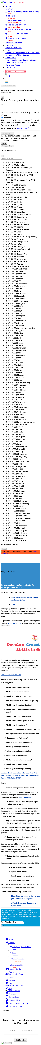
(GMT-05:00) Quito (13, 234)
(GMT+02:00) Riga (13, 357)
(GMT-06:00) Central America (18, 214)
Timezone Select (7, 146)
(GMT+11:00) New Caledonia (17, 513)
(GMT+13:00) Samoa (14, 538)
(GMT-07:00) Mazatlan (15, 212)
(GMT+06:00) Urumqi (14, 434)
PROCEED (20, 1040)
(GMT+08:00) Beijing (14, 451)
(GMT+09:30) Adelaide (15, 486)
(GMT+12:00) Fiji (12, 523)
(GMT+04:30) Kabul (13, 404)
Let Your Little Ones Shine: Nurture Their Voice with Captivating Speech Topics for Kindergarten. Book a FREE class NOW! (20, 775)
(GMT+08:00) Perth (13, 464)
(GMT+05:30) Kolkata (14, 417)
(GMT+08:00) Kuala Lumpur (17, 461)
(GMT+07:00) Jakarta (14, 444)
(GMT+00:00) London (14, 187)
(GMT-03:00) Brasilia (14, 251)
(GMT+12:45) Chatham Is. (16, 533)
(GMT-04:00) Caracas (14, 239)
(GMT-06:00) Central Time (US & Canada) (19, 176)
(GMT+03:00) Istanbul (14, 367)
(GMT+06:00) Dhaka (14, 432)
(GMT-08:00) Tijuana (14, 204)
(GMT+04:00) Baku (13, 392)
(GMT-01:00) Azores (14, 264)
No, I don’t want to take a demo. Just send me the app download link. (18, 137)
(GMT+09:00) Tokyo (14, 481)
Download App (11, 65)
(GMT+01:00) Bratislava (15, 293)
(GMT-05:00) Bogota (14, 227)
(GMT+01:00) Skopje (14, 318)
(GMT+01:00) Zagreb (14, 330)
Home (8, 6)
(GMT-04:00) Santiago (15, 246)
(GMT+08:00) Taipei (14, 469)
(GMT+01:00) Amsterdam (16, 283)
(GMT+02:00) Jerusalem (15, 348)
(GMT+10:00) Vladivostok (16, 508)
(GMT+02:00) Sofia (13, 360)
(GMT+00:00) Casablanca (16, 269)
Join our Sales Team (31, 52)
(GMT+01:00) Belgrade (15, 286)
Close (4, 549)
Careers (26, 55)
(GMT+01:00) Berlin (13, 288)
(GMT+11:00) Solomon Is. (16, 516)
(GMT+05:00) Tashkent (15, 412)
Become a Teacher (13, 52)
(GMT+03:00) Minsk (13, 372)
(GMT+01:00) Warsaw (14, 325)
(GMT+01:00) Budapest (15, 298)
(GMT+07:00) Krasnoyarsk (16, 446)
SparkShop (10, 60)
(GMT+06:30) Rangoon (15, 437)
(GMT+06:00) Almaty (14, 427)
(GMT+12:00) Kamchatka (16, 525)
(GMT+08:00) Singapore (15, 466)
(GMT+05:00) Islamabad (15, 185)
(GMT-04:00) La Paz (13, 244)
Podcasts (32, 60)
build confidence (25, 797)
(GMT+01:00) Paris (13, 308)
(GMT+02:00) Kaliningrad (16, 350)
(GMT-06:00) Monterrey (15, 222)
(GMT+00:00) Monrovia (15, 278)
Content (9, 45)
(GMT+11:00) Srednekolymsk (18, 518)
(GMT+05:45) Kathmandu (16, 424)
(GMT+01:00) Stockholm (16, 320)
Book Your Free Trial (8, 922)
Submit (4, 143)
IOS (5, 115)
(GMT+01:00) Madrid (14, 306)
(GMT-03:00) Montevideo (16, 259)
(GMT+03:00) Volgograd (15, 385)
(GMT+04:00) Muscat (14, 395)
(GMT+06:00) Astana (14, 429)
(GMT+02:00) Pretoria (15, 355)
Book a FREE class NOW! (11, 675)
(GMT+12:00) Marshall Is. (16, 528)
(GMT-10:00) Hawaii (14, 199)
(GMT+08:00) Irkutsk (14, 459)
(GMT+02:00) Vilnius (14, 365)
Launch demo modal (8, 86)
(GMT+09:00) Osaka (14, 474)
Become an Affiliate (14, 55)
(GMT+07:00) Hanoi (13, 441)
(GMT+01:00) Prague (14, 311)
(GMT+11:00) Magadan (15, 511)
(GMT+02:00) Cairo (13, 340)
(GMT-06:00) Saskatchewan (17, 224)
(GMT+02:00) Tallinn (14, 362)
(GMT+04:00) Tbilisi (13, 399)
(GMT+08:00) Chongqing (16, 454)
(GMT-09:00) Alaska (13, 202)
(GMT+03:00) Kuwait (14, 370)
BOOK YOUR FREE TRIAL (18, 2)
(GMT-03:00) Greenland (15, 256)
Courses (9, 9)
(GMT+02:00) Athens (14, 335)
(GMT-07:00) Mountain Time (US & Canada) (20, 181)
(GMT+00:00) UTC (13, 281)
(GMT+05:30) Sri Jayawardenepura (20, 422)
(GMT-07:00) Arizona (14, 207)
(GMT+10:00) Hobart (14, 498)
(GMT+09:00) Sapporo (15, 476)
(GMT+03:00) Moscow (14, 375)
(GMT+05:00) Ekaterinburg (17, 407)
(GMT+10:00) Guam (13, 496)
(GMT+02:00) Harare (14, 343)
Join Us (8, 50)
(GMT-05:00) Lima (13, 232)
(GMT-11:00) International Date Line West (21, 193)
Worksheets (16, 47)
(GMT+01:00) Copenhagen (16, 301)
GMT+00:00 (23, 128)
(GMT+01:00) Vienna (14, 323)
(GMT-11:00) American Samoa (18, 190)
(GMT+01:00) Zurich (14, 333)
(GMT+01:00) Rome (13, 313)
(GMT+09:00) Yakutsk (14, 483)
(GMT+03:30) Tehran (14, 387)
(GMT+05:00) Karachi (14, 409)
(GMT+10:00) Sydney (14, 506)
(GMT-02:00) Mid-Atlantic (16, 261)
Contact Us (10, 67)
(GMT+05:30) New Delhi (15, 419)
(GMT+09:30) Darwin (14, 488)
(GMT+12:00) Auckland (15, 520)
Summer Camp (21, 60)
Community (10, 57)
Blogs (8, 47)
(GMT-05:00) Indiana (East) (17, 229)
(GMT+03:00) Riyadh (14, 380)
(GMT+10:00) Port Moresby (17, 503)
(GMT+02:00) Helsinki (14, 345)
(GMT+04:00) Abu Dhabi (15, 390)
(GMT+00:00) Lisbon (14, 276)
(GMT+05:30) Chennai (14, 414)
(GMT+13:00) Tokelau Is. (16, 540)
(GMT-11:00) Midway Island (17, 197)
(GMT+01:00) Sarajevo (15, 316)
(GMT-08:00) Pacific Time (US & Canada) (22, 172)
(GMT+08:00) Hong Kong (16, 456)
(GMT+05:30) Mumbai (14, 162)
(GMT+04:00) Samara (14, 397)
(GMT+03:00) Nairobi (14, 377)
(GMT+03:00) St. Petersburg (17, 382)
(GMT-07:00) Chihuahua (15, 209)
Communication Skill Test (16, 62)
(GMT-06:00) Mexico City (16, 219)
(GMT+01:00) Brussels (15, 296)
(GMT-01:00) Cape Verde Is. (17, 266)
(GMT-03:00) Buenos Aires (16, 254)
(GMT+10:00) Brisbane (15, 491)
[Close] (6, 1043)
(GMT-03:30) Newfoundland (17, 249)
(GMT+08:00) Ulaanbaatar (16, 471)
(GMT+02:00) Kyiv (13, 353)
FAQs (13, 604)
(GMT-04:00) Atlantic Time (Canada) (21, 236)
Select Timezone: (8, 128)
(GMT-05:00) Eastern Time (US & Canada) (19, 168)
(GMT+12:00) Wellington (16, 530)
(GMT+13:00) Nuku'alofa (16, 535)
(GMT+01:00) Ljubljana (15, 303)
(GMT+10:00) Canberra (15, 493)
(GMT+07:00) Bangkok (15, 439)
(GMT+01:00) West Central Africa (20, 328)
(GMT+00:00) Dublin (14, 271)
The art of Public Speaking (12, 567)
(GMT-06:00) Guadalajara (16, 217)
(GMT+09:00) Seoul (13, 478)
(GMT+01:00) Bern (13, 291)
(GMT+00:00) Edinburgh (15, 274)
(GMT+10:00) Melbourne (16, 501)
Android (7, 118)
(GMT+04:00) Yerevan (15, 402)
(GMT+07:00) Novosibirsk (16, 449)
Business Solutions (13, 43)
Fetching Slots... (7, 133)
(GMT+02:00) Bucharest (15, 338)
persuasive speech (14, 623)
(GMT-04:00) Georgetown (16, 241)
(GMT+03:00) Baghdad (15, 165)
